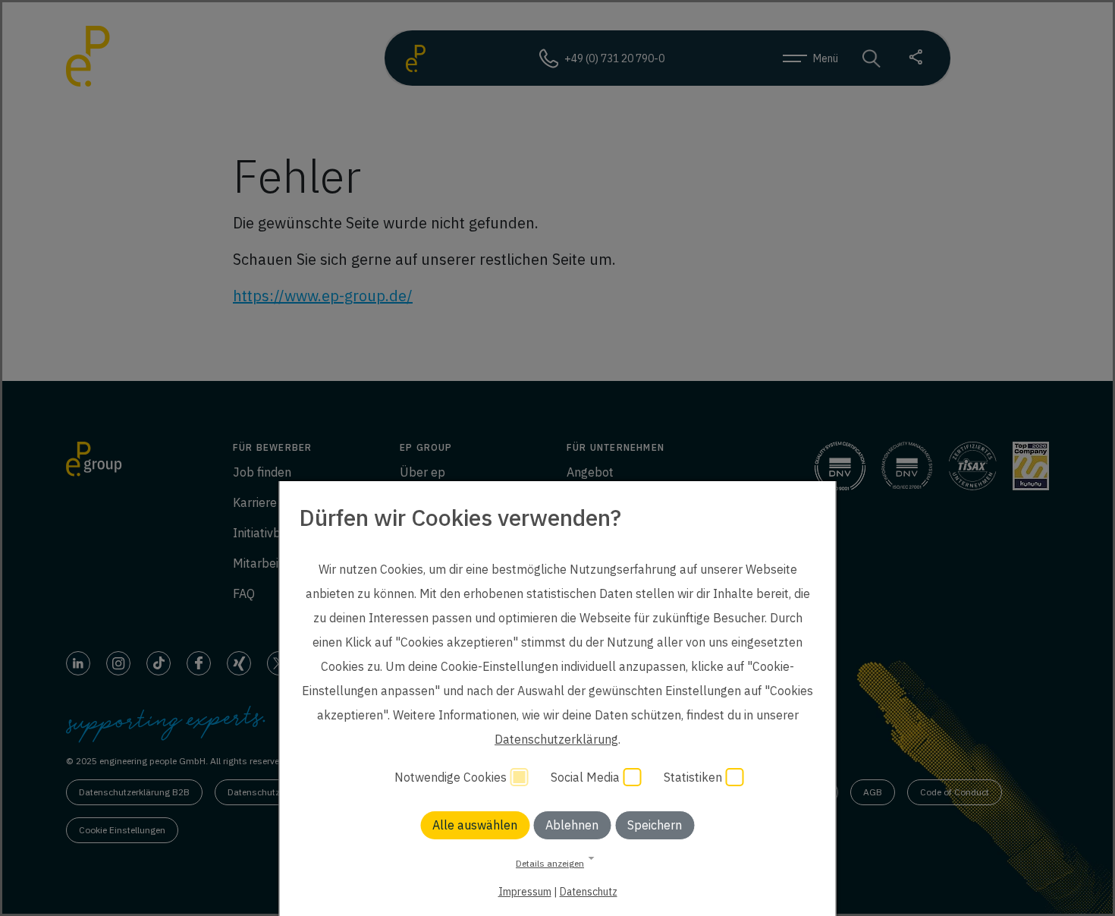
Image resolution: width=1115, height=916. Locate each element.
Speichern (654, 825)
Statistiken (694, 777)
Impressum (524, 892)
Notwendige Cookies (452, 777)
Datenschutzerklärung (556, 739)
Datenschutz (588, 892)
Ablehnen (571, 825)
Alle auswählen (474, 825)
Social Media (587, 777)
